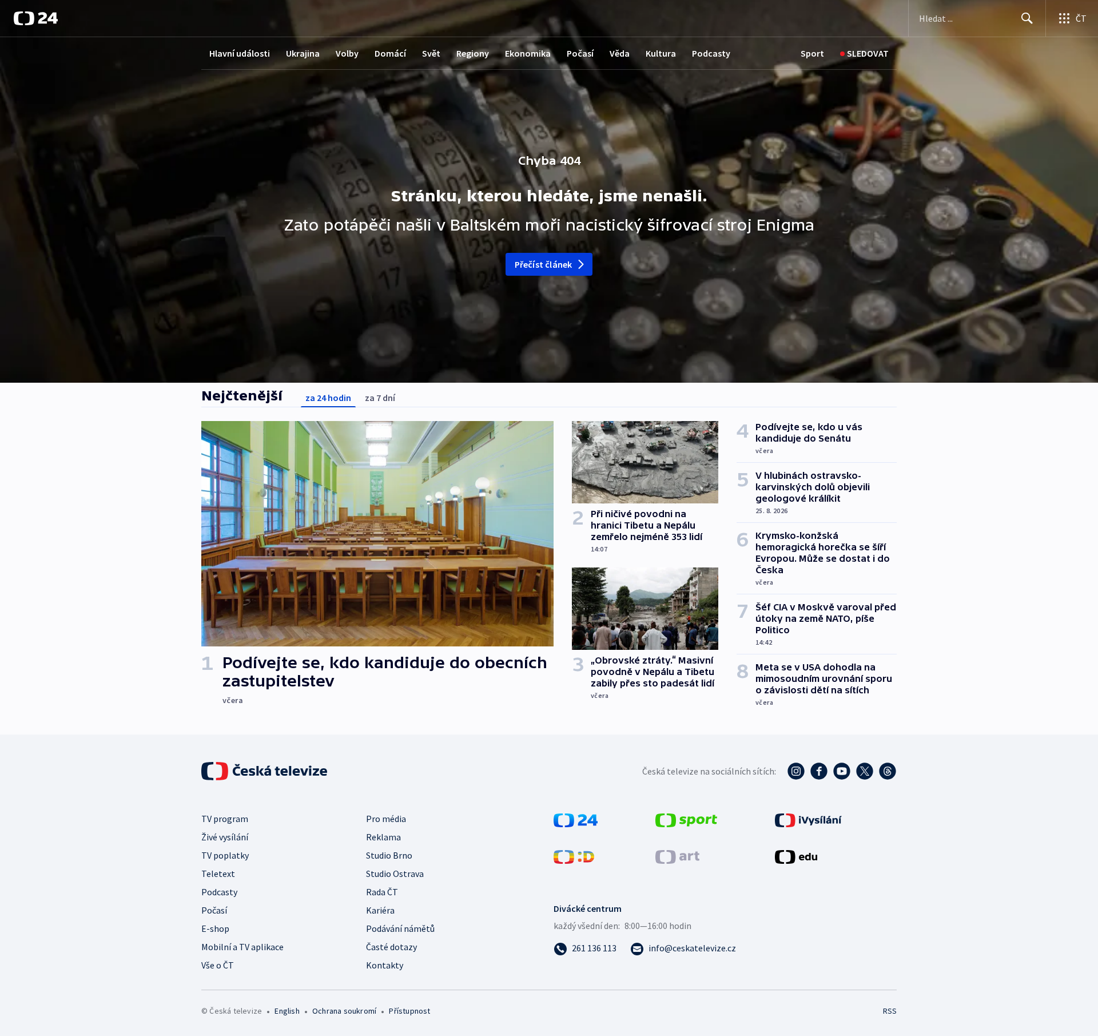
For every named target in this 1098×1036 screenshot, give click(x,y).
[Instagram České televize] (796, 771)
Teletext (218, 873)
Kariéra (380, 910)
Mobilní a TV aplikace (242, 946)
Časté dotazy (391, 946)
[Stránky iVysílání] (808, 819)
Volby (347, 53)
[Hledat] (1027, 18)
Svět (431, 53)
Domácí (390, 53)
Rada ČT (382, 892)
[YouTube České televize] (842, 771)
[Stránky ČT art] (677, 856)
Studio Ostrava (395, 873)
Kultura (661, 53)
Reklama (383, 837)
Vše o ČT (217, 965)
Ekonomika (528, 53)
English (286, 1011)
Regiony (472, 53)
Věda (620, 53)
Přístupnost (409, 1011)
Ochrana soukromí (344, 1011)
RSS (890, 1011)
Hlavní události (239, 53)
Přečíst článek (543, 264)
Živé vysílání (224, 837)
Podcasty (711, 53)
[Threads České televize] (887, 771)
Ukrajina (303, 53)
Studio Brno (389, 855)
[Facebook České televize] (819, 771)
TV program (224, 818)
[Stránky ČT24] (576, 819)
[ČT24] (36, 18)
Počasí (580, 53)
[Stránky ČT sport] (686, 819)
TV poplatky (225, 855)
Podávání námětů (400, 928)
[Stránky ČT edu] (796, 856)
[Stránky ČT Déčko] (574, 856)
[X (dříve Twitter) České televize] (865, 771)
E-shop (215, 928)
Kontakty (384, 965)
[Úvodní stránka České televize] (265, 771)
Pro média (386, 818)
